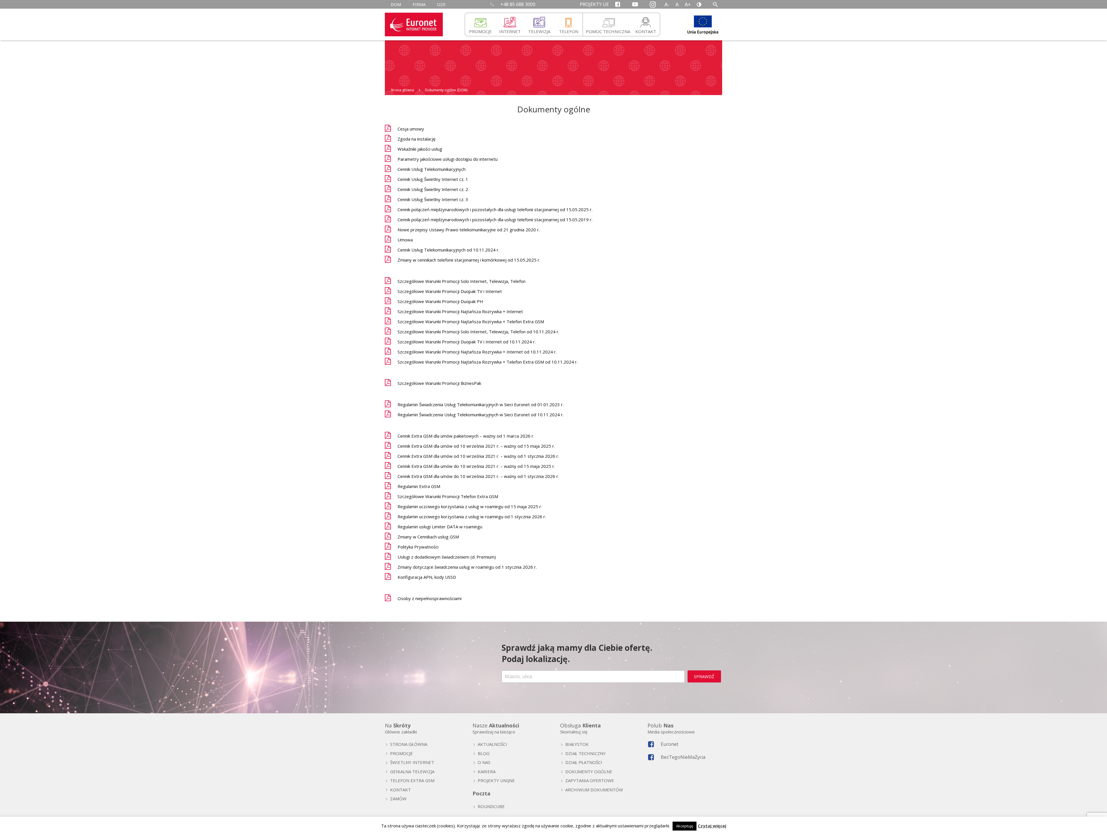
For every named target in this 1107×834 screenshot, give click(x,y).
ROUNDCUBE (491, 806)
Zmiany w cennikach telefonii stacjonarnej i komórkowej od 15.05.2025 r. (469, 260)
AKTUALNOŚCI (492, 744)
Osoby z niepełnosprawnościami (430, 598)
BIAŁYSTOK (577, 744)
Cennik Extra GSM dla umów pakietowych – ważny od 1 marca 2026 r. (466, 436)
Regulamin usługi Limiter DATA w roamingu (440, 526)
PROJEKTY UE (594, 4)
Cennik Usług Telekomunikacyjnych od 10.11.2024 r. (448, 250)
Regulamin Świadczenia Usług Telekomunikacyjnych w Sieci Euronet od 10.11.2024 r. (481, 414)
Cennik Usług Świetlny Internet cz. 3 (433, 199)
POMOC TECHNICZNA (608, 31)
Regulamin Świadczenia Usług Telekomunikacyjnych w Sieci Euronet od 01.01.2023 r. (481, 404)
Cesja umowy (411, 129)
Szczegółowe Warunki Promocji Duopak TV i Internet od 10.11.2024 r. (467, 342)
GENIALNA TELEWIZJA (412, 771)
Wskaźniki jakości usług (420, 149)
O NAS (484, 762)
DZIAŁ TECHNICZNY (585, 753)
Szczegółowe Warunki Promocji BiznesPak (439, 383)
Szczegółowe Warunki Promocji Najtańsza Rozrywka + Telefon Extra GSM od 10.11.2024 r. (488, 362)
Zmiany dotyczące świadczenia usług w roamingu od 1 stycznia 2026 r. (467, 567)
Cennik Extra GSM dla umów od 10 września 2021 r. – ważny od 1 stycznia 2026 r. (478, 456)
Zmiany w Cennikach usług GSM (428, 537)
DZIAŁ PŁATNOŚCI (583, 762)
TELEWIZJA (539, 31)
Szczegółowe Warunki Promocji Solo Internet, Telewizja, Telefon (462, 281)
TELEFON (568, 31)
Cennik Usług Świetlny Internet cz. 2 (433, 189)
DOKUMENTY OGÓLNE (588, 771)
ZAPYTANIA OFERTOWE (589, 780)
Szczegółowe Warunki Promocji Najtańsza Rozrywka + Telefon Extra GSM (471, 321)
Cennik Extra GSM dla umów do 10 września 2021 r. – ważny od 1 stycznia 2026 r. (478, 476)
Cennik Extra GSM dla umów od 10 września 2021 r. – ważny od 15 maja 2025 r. (476, 446)
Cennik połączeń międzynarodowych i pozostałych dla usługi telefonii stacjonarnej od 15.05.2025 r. (495, 209)
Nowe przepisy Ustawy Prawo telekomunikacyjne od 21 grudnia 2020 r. (469, 229)
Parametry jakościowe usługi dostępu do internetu (448, 159)
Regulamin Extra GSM (419, 486)
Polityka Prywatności (418, 547)
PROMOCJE (480, 31)
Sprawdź (704, 676)
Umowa (405, 240)
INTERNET (510, 31)
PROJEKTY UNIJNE (496, 780)
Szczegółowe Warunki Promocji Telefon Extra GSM (448, 496)
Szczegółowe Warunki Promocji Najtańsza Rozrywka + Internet (460, 311)
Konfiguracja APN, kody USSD (427, 577)
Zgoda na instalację (416, 139)
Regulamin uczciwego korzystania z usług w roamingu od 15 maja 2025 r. (470, 506)
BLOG (484, 753)
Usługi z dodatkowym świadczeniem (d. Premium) (447, 557)
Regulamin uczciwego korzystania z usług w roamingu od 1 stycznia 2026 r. (472, 516)
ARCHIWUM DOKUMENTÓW (594, 790)
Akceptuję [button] (684, 826)
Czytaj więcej (712, 826)
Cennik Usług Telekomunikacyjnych (432, 169)
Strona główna (402, 90)
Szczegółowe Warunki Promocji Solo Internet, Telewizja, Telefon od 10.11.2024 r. (478, 331)
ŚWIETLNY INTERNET (412, 762)
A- (666, 4)
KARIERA (487, 771)
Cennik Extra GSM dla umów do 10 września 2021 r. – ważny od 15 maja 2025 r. (476, 466)
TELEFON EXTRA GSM (412, 780)
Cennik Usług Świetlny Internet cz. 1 (433, 179)
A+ (688, 4)
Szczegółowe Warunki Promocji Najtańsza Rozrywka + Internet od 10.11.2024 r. (477, 352)
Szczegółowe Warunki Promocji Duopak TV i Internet (450, 291)
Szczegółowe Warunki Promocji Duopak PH (440, 301)
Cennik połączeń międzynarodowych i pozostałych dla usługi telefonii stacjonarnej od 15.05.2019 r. (495, 219)
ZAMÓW (398, 798)
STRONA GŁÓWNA (408, 744)
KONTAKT (645, 31)
